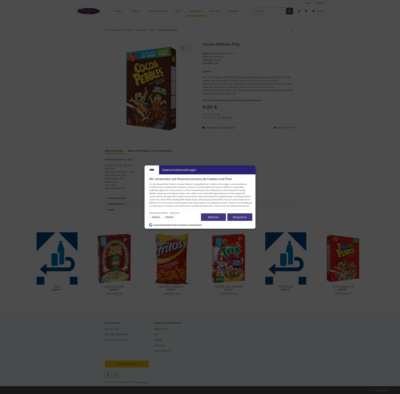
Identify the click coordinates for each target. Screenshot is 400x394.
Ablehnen (213, 217)
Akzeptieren (240, 217)
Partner (169, 217)
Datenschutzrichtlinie (158, 212)
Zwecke (156, 217)
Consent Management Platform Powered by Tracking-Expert (177, 225)
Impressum (175, 212)
